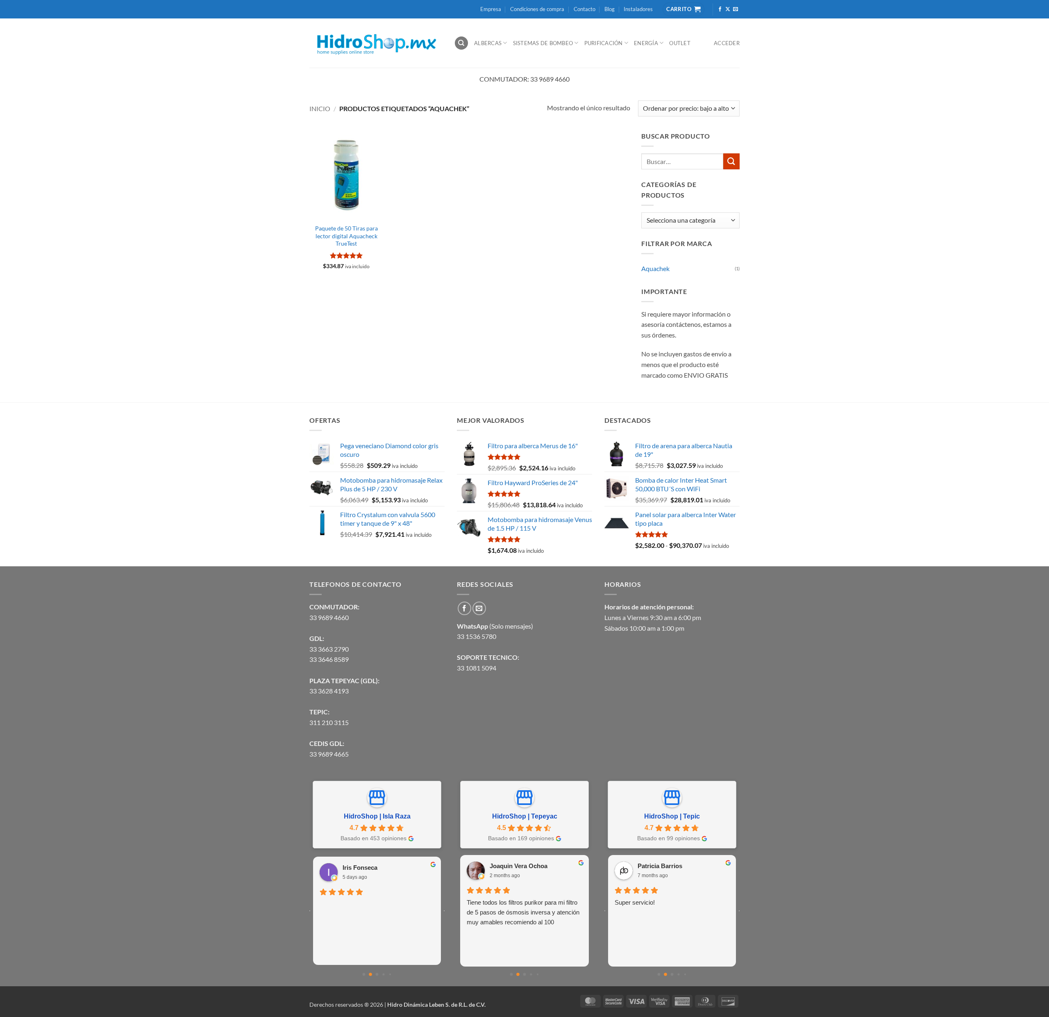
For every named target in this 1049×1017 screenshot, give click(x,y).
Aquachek (655, 268)
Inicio (319, 108)
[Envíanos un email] (735, 9)
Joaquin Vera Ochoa (518, 865)
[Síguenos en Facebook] (719, 9)
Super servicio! (635, 902)
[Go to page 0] (364, 974)
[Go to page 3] (383, 975)
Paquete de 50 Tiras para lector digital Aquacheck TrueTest (346, 236)
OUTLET (679, 43)
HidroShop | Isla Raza (377, 816)
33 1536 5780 (476, 636)
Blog (609, 9)
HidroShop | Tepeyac (524, 816)
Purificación (603, 43)
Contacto (584, 9)
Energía (646, 43)
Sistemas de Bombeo (543, 43)
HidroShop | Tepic (672, 816)
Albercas (488, 43)
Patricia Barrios (660, 865)
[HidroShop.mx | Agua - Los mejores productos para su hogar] (375, 43)
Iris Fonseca (360, 867)
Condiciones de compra (537, 9)
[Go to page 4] (390, 974)
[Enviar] (731, 161)
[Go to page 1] (370, 974)
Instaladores (638, 9)
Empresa (490, 9)
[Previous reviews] (309, 910)
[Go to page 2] (377, 974)
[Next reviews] (444, 910)
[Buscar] (461, 43)
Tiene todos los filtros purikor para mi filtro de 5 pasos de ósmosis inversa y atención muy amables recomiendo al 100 (523, 912)
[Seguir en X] (727, 9)
